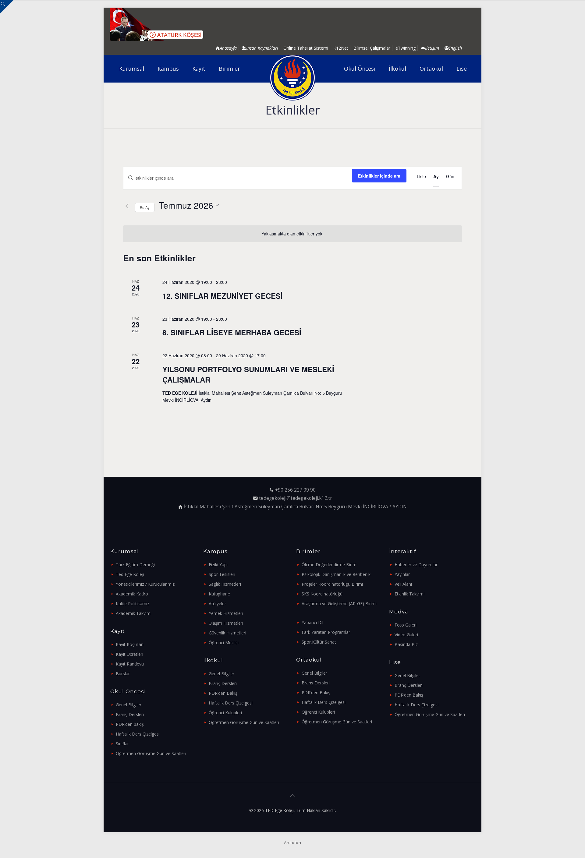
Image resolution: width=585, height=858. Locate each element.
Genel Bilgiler (128, 705)
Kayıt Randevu (130, 664)
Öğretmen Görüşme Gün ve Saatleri (151, 753)
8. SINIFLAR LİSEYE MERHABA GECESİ (231, 332)
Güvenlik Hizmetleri (227, 633)
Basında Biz (406, 644)
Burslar (123, 673)
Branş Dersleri (130, 714)
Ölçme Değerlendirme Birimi (329, 564)
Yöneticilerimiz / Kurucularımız (145, 584)
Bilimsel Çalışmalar (371, 48)
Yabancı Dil (312, 622)
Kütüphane (219, 594)
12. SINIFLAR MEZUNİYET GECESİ (222, 296)
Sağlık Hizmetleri (225, 584)
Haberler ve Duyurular (416, 564)
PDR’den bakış (130, 724)
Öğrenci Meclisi (224, 642)
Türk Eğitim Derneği (135, 564)
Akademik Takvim (133, 613)
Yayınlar (402, 574)
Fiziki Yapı (218, 564)
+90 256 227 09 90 (295, 490)
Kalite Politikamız (132, 603)
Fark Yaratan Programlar (326, 632)
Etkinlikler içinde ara (379, 176)
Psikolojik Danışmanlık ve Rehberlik (336, 574)
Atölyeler (217, 603)
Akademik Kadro (132, 594)
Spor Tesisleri (222, 574)
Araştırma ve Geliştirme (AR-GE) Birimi (339, 603)
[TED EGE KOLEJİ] (292, 78)
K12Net (340, 48)
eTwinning (405, 48)
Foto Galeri (406, 625)
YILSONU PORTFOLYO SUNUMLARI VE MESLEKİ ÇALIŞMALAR (248, 374)
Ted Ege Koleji (130, 574)
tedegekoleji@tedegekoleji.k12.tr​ (295, 498)
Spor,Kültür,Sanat (319, 642)
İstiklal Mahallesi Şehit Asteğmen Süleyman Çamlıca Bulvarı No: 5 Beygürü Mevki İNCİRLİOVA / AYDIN (295, 506)
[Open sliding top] (7, 7)
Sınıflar (122, 744)
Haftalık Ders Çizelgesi (138, 734)
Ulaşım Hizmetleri (226, 623)
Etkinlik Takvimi (409, 594)
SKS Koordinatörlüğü (322, 594)
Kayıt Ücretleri (129, 654)
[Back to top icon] (292, 795)
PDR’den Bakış (223, 693)
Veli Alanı (403, 584)
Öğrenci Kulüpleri (225, 712)
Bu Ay (145, 207)
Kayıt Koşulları (130, 644)
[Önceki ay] (126, 206)
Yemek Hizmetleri (226, 613)
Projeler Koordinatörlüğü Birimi (332, 584)
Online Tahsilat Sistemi (305, 48)
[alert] (292, 233)
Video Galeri (406, 634)
